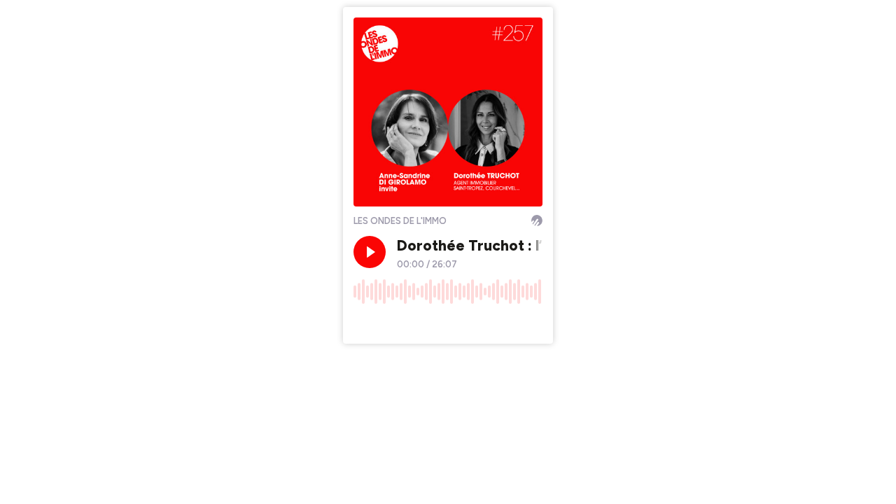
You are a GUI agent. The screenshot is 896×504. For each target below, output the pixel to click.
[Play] (370, 252)
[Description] (532, 322)
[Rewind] (364, 322)
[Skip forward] (417, 322)
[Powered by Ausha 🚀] (536, 220)
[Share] (505, 322)
